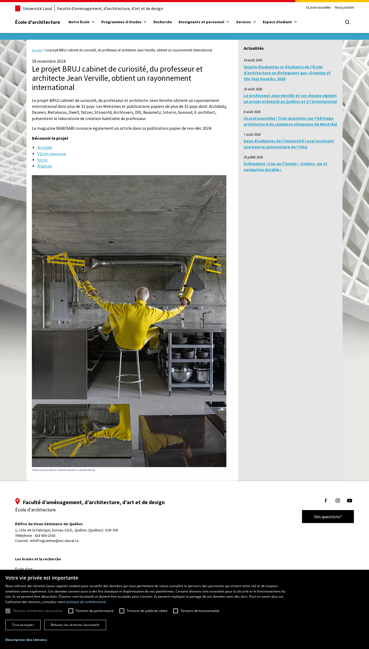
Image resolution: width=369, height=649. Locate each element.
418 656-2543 (45, 535)
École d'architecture (37, 22)
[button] (26, 640)
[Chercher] (347, 22)
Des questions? (328, 516)
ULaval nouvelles (318, 7)
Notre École (79, 21)
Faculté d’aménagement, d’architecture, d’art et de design (110, 8)
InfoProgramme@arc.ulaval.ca (54, 540)
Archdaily (44, 147)
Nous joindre (344, 7)
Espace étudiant (277, 21)
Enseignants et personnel (201, 21)
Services (243, 21)
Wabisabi (44, 166)
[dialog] (184, 609)
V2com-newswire (51, 153)
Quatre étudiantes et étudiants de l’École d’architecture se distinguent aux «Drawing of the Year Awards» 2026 (287, 73)
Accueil (37, 50)
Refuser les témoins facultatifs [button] (75, 625)
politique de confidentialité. (86, 602)
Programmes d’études (121, 21)
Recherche (162, 21)
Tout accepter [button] (23, 625)
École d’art (23, 569)
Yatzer (42, 159)
